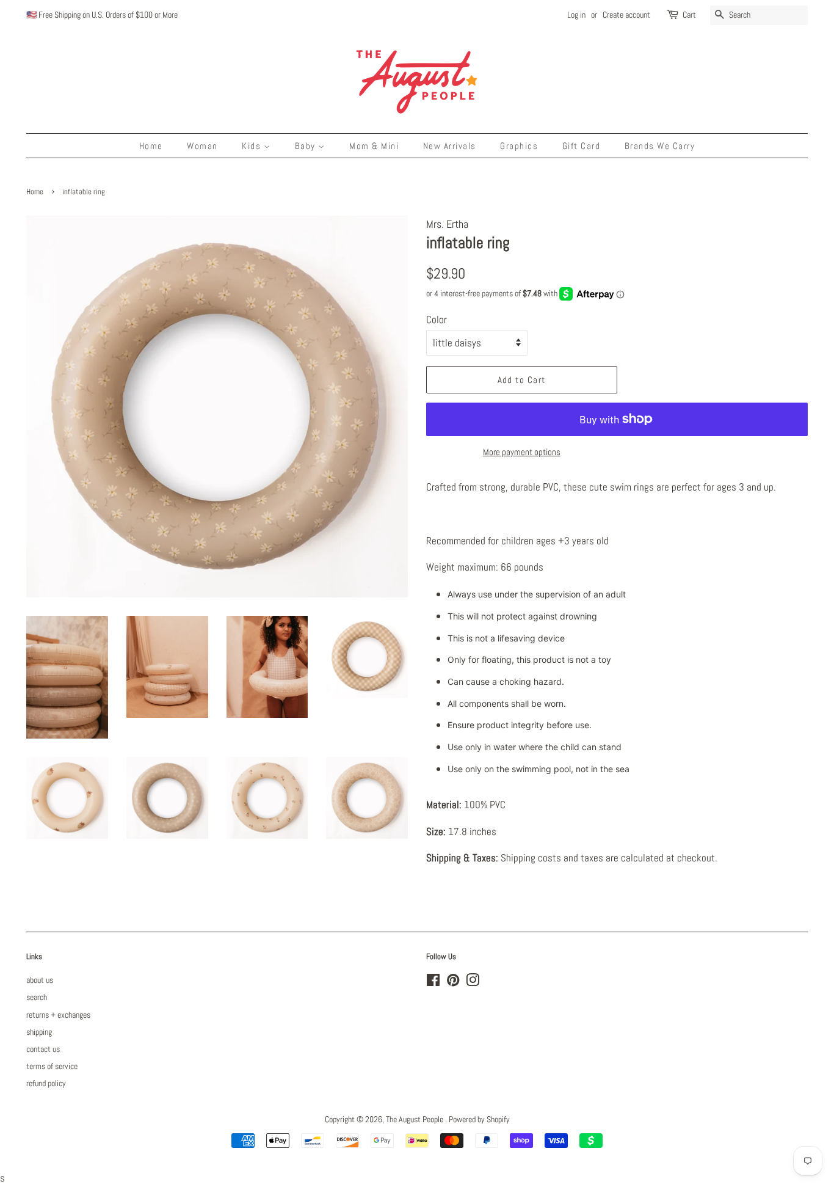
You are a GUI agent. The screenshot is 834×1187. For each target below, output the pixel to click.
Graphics (519, 146)
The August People (415, 1119)
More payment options (521, 452)
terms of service (52, 1066)
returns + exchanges (58, 1014)
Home (151, 146)
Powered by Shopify (479, 1119)
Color (436, 319)
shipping (39, 1031)
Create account (626, 14)
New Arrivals (449, 146)
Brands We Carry (660, 146)
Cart (689, 14)
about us (39, 979)
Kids (253, 146)
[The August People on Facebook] (433, 982)
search (36, 997)
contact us (43, 1048)
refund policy (46, 1083)
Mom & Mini (374, 146)
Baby (307, 146)
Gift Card (581, 146)
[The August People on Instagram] (472, 982)
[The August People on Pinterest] (453, 982)
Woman (202, 146)
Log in (576, 14)
